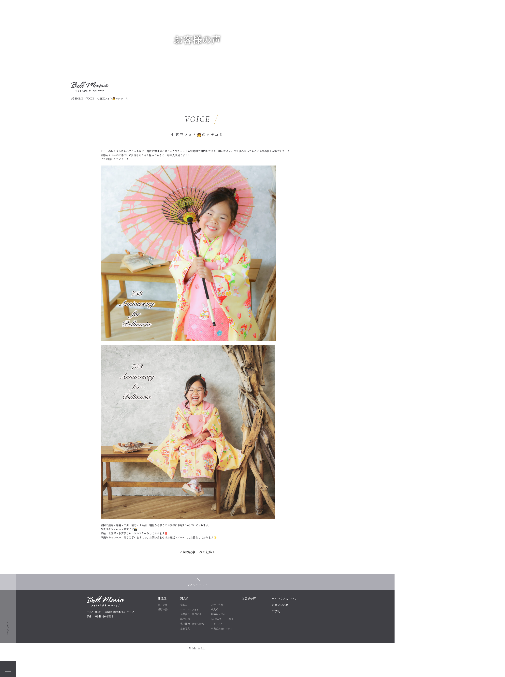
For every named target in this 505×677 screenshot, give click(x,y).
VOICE (90, 98)
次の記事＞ (207, 552)
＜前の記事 (187, 552)
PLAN (184, 598)
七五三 (183, 604)
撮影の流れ (164, 609)
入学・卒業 (217, 604)
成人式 (214, 609)
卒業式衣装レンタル (221, 628)
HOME (162, 598)
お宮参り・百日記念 (191, 614)
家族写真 (185, 628)
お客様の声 (249, 598)
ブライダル (217, 623)
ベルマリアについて (284, 598)
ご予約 (276, 611)
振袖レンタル (218, 614)
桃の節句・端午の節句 (192, 623)
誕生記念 (185, 618)
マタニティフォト (189, 609)
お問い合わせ (280, 605)
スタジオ (162, 604)
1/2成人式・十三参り (222, 618)
